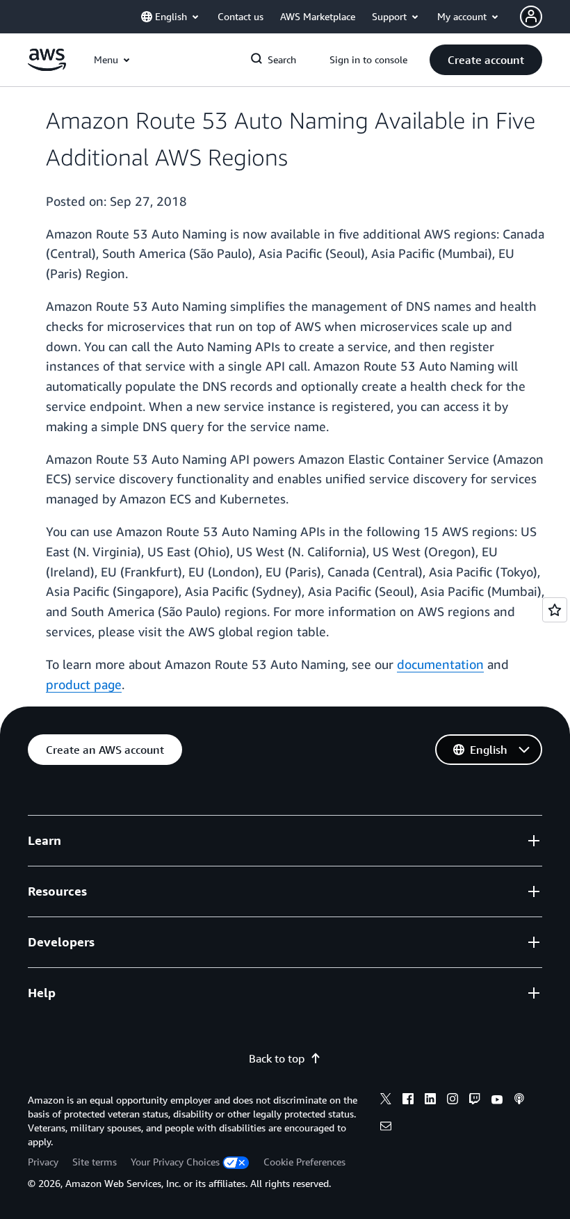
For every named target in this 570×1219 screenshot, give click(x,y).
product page (84, 684)
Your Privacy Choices (175, 1162)
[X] (385, 1100)
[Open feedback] (554, 609)
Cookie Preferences (304, 1162)
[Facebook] (408, 1100)
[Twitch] (474, 1100)
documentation (440, 664)
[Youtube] (497, 1100)
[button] (486, 60)
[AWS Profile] (531, 17)
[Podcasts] (519, 1100)
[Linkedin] (430, 1100)
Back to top (276, 1058)
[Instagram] (452, 1100)
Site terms (94, 1162)
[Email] (385, 1128)
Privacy (43, 1162)
